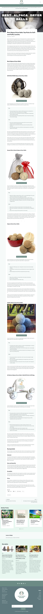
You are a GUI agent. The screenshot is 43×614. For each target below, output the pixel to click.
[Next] (40, 519)
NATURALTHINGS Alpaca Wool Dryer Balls (17, 75)
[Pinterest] (23, 583)
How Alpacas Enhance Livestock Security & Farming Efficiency (30, 500)
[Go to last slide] (2, 519)
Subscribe (23, 608)
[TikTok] (25, 583)
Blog (8, 30)
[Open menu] (40, 2)
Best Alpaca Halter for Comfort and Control (33, 556)
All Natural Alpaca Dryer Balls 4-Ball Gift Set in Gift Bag (20, 375)
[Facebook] (18, 583)
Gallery (40, 595)
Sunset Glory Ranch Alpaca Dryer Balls (16, 150)
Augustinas (9, 36)
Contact (40, 596)
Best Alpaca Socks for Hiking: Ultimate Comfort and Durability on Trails (21, 557)
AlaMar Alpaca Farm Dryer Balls (15, 302)
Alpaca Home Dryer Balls (13, 224)
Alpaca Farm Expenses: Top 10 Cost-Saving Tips (4, 601)
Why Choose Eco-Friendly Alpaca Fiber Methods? (35, 521)
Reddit (27, 611)
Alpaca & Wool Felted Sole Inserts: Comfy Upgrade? (7, 556)
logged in (11, 537)
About (40, 593)
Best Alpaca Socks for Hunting (11, 500)
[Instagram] (21, 583)
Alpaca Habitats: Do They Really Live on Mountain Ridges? (21, 521)
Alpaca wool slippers (39, 599)
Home (40, 592)
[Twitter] (20, 583)
